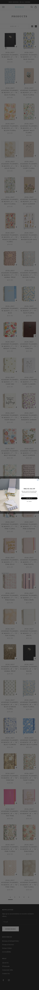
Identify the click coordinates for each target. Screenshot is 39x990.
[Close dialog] (38, 480)
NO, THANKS (29, 501)
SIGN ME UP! (29, 498)
